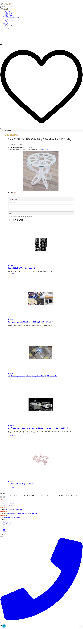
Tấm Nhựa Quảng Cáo (9, 19)
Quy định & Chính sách (7, 523)
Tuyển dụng (5, 38)
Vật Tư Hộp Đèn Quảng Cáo (8, 29)
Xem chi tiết (12, 273)
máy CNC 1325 (45, 149)
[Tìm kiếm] (12, 6)
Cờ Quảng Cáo (5, 23)
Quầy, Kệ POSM (6, 24)
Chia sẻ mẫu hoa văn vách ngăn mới (21, 268)
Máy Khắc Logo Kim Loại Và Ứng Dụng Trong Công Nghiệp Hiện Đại (32, 376)
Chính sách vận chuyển (7, 522)
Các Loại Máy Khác (8, 13)
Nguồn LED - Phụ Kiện (9, 32)
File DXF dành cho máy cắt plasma (21, 484)
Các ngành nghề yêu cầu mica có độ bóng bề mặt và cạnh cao (31, 322)
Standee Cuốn (5, 22)
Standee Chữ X (5, 21)
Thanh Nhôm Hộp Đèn (9, 31)
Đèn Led (6, 30)
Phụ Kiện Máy (7, 14)
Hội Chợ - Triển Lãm (9, 27)
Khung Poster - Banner (9, 26)
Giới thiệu (4, 36)
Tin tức (4, 37)
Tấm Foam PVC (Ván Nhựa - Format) (12, 17)
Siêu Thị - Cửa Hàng (9, 25)
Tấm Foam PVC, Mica (7, 16)
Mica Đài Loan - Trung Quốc (10, 18)
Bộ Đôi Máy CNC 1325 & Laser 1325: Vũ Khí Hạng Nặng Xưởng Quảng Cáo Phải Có (38, 428)
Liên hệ (4, 532)
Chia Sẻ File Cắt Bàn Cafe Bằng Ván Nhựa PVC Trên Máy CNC (20, 216)
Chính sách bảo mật (6, 524)
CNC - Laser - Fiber (8, 12)
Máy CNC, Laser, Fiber (7, 11)
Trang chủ (4, 35)
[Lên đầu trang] (0, 535)
